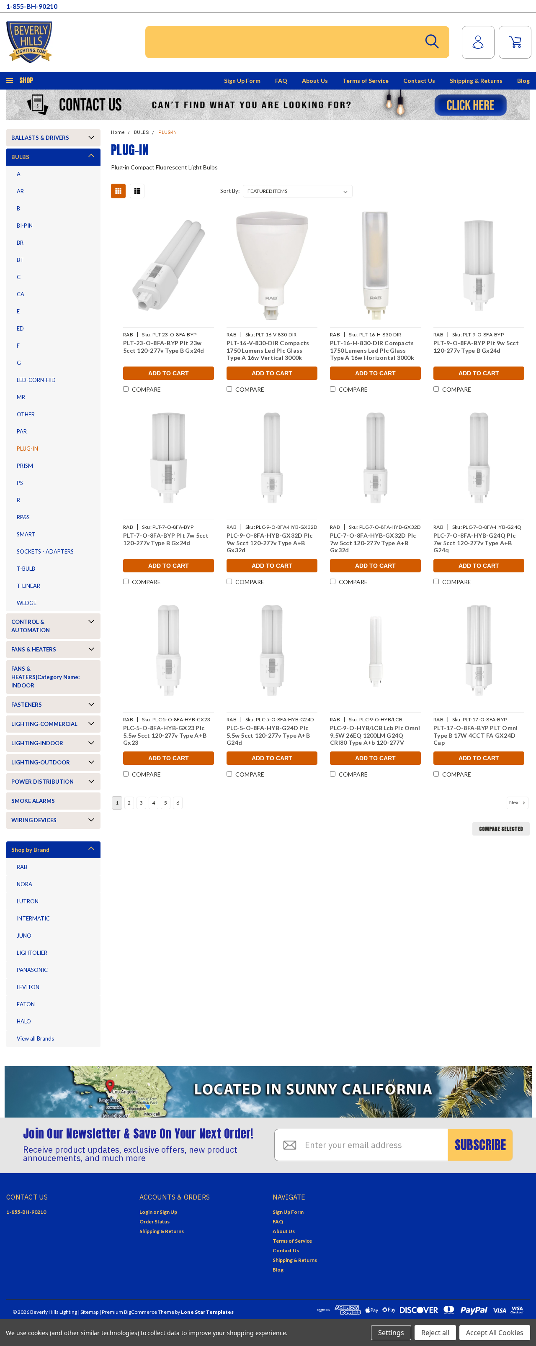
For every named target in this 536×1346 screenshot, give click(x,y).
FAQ (281, 80)
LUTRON (28, 901)
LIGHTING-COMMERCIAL (44, 723)
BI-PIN (25, 225)
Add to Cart (168, 373)
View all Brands (35, 1038)
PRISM (25, 465)
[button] (268, 105)
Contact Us (419, 80)
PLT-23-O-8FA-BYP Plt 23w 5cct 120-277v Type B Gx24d (163, 346)
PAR (22, 431)
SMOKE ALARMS (33, 800)
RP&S (23, 517)
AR (20, 191)
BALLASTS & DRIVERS (40, 137)
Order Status (154, 1221)
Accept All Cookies (494, 1332)
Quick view (168, 265)
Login (145, 1212)
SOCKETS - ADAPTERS (45, 551)
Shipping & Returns (476, 80)
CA (20, 294)
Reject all (435, 1332)
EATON (26, 1004)
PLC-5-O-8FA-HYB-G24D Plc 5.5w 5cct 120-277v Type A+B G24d (268, 735)
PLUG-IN (27, 448)
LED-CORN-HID (36, 380)
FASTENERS (26, 704)
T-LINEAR (28, 585)
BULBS (20, 157)
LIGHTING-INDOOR (37, 743)
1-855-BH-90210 (31, 6)
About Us (315, 80)
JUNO (24, 935)
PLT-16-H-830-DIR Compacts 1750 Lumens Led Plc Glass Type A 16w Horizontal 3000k (372, 350)
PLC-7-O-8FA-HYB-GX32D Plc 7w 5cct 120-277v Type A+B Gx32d (373, 543)
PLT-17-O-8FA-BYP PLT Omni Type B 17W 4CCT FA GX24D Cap (475, 735)
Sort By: (230, 190)
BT (20, 259)
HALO (24, 1021)
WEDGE (26, 603)
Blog (523, 80)
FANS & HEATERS (33, 649)
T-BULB (26, 568)
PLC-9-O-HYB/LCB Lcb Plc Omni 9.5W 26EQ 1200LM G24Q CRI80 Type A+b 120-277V (375, 735)
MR (21, 397)
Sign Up (168, 1212)
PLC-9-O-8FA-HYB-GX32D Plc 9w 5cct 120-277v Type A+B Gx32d (269, 543)
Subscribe (480, 1145)
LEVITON (28, 987)
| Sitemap (88, 1312)
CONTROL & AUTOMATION (30, 625)
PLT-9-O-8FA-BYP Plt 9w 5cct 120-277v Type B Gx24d (476, 346)
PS (20, 482)
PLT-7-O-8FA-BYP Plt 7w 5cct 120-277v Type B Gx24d (166, 539)
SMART (26, 534)
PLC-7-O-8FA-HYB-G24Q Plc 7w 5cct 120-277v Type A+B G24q (474, 543)
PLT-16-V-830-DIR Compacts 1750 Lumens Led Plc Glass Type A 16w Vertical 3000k (268, 350)
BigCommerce (140, 1312)
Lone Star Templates (207, 1312)
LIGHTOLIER (32, 952)
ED (20, 328)
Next (515, 802)
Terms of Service (366, 80)
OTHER (26, 414)
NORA (24, 884)
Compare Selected (501, 829)
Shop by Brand (30, 849)
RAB (22, 867)
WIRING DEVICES (34, 820)
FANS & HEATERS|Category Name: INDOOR (45, 677)
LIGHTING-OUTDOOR (40, 762)
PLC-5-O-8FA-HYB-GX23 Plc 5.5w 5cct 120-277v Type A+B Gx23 (164, 735)
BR (20, 242)
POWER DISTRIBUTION (42, 781)
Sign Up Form (242, 80)
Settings (391, 1332)
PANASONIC (32, 970)
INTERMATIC (33, 918)
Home (118, 132)
